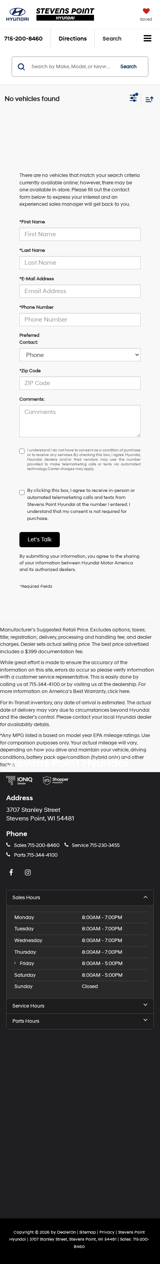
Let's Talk (40, 539)
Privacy (107, 1232)
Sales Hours (26, 898)
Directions (73, 38)
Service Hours (28, 1006)
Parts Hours (25, 1021)
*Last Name (32, 250)
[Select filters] (133, 99)
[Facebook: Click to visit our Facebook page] (12, 873)
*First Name (32, 222)
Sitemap (87, 1232)
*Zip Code (30, 371)
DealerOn (66, 1232)
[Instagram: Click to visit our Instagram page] (29, 873)
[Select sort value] (147, 99)
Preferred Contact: (29, 338)
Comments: (32, 399)
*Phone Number (36, 307)
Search (128, 67)
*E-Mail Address (36, 279)
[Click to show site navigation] (148, 39)
